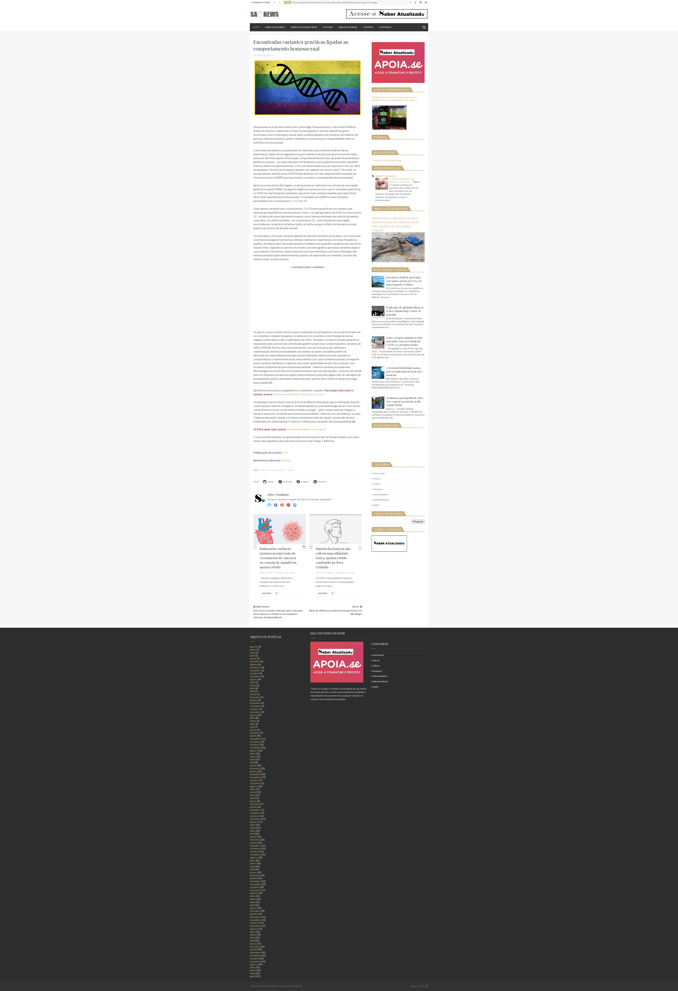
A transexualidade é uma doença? (307, 429)
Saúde (291, 470)
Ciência (265, 470)
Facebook (275, 505)
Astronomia (379, 473)
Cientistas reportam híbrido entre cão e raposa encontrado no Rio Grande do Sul (404, 401)
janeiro (253, 664)
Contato (368, 27)
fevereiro (255, 661)
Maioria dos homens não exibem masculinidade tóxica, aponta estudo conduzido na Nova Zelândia (333, 558)
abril (252, 655)
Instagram (288, 505)
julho (252, 682)
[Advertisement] (307, 297)
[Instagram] (420, 2)
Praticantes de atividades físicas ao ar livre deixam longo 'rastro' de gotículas (405, 311)
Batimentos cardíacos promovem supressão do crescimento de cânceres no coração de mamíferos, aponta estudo (278, 558)
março (253, 658)
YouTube (328, 27)
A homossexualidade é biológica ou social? (298, 394)
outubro (254, 673)
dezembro (255, 667)
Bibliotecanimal (348, 27)
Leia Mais (266, 593)
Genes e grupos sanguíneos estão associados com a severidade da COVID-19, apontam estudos (404, 341)
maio (252, 652)
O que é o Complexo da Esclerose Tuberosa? (401, 180)
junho (253, 649)
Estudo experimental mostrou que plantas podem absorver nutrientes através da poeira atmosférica (338, 2)
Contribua (385, 27)
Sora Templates (270, 986)
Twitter (269, 505)
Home (256, 27)
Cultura (376, 484)
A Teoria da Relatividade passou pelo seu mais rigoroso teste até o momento (404, 371)
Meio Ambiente (380, 494)
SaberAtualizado (381, 499)
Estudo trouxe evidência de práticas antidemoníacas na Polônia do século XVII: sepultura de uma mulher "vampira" (395, 224)
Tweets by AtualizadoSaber (387, 160)
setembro (255, 676)
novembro (255, 670)
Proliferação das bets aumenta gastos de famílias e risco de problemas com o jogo (394, 99)
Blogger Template (292, 986)
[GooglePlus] (415, 2)
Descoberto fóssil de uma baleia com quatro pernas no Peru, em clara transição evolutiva (403, 281)
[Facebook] (410, 2)
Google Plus (282, 505)
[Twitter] (425, 2)
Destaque (278, 470)
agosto (254, 646)
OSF (285, 452)
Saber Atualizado (275, 27)
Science (285, 460)
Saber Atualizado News (304, 27)
